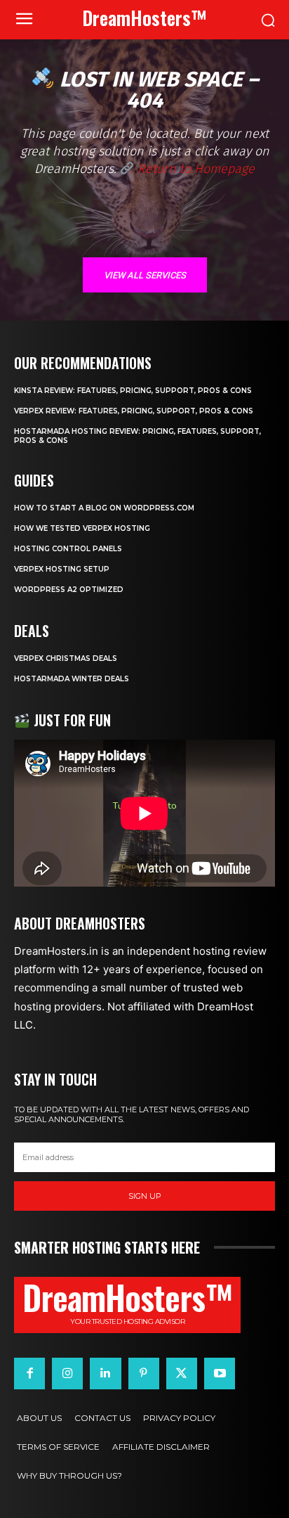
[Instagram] (67, 1373)
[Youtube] (219, 1373)
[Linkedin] (105, 1373)
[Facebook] (29, 1373)
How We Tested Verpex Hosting (82, 528)
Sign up (144, 1196)
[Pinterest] (143, 1373)
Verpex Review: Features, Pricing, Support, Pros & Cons (133, 411)
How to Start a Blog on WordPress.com (104, 508)
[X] (181, 1373)
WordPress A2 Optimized (68, 589)
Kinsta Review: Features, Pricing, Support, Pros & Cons (133, 390)
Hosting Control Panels (68, 548)
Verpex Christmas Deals (65, 658)
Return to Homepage (194, 168)
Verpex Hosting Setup (61, 569)
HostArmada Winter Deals (71, 678)
